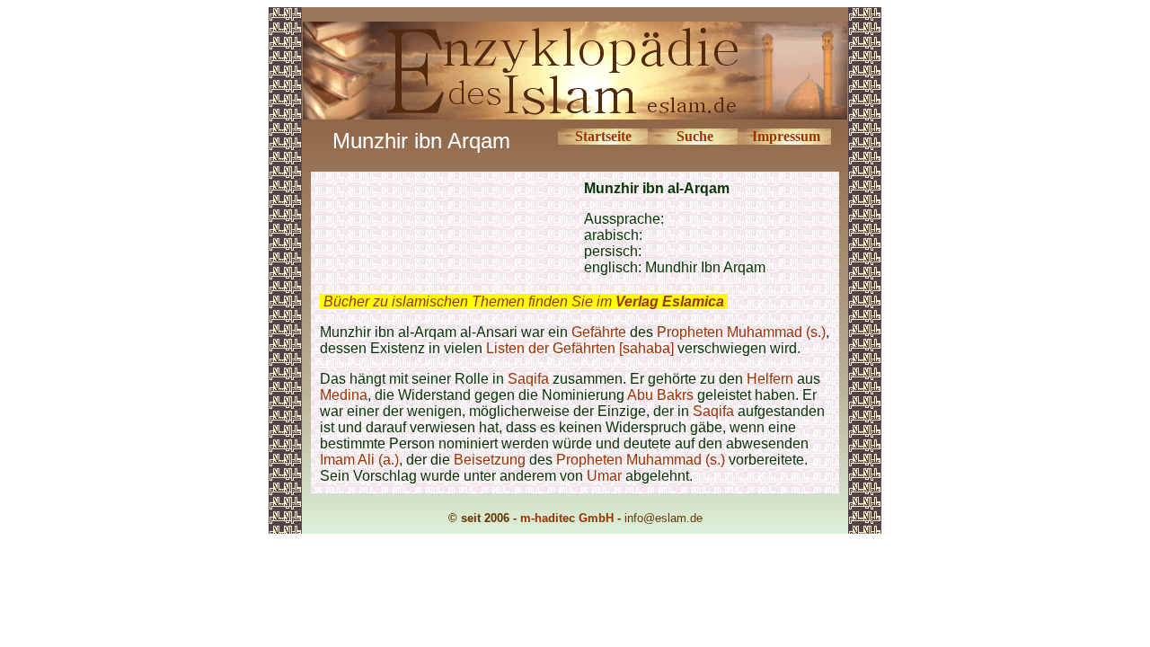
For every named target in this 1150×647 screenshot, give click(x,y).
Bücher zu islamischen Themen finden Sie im (523, 301)
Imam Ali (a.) (359, 459)
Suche (695, 136)
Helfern (770, 378)
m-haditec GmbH (567, 518)
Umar (604, 475)
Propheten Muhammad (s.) (741, 332)
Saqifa (530, 378)
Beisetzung (490, 459)
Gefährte (598, 332)
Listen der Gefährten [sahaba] (580, 348)
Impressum (786, 136)
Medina (343, 395)
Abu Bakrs (660, 395)
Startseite (603, 136)
